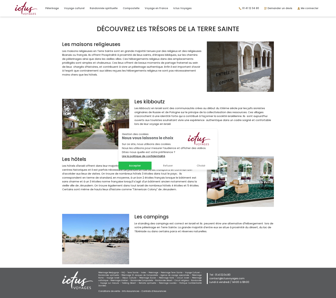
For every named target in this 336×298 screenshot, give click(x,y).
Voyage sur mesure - (111, 283)
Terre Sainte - (134, 272)
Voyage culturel (74, 8)
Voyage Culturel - (193, 272)
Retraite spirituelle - (149, 283)
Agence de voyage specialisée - (176, 275)
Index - (145, 272)
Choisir (201, 165)
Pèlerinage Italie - (168, 277)
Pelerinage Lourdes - (169, 283)
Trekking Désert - (130, 283)
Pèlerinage (52, 8)
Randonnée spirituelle (104, 8)
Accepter (135, 165)
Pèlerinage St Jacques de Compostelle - (140, 275)
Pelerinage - (155, 272)
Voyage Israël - (114, 277)
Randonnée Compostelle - (143, 280)
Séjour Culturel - (130, 277)
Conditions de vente (109, 291)
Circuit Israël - (184, 277)
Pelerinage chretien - (120, 280)
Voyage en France (156, 8)
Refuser (168, 165)
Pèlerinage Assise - (149, 277)
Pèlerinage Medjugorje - (109, 272)
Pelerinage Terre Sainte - (173, 272)
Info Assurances (130, 291)
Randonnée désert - (164, 280)
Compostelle (131, 8)
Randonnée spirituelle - (110, 275)
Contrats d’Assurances (153, 291)
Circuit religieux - (182, 280)
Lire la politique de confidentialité (143, 156)
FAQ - (124, 272)
